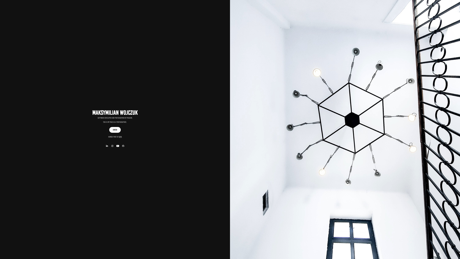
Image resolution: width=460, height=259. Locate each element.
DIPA (120, 137)
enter (115, 130)
